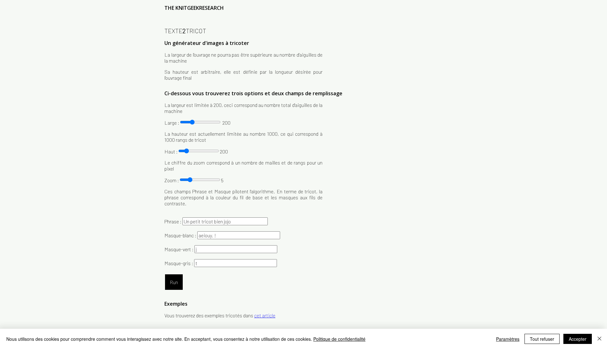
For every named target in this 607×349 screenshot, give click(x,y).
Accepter (577, 339)
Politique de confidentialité (339, 339)
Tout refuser (542, 339)
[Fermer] (599, 339)
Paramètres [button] (507, 339)
